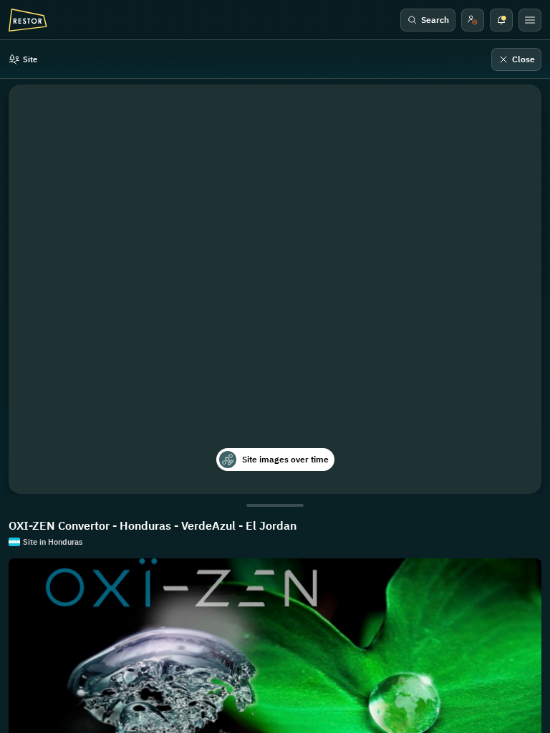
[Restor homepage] (28, 20)
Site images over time (285, 459)
